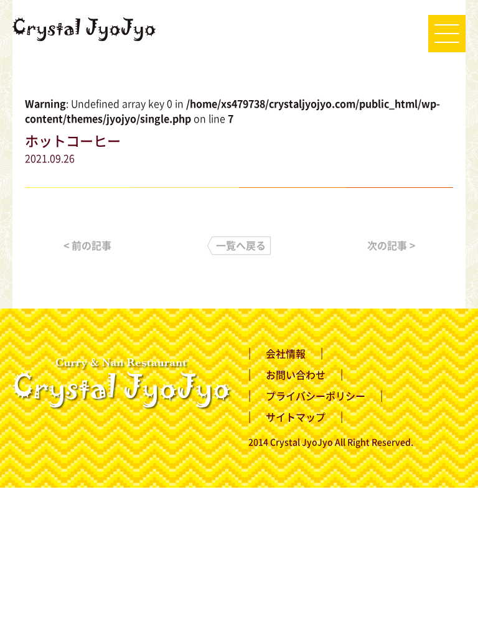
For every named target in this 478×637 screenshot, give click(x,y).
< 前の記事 (87, 245)
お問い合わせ (296, 374)
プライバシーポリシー (315, 395)
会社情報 (286, 353)
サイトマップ (296, 416)
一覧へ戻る (241, 245)
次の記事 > (391, 245)
